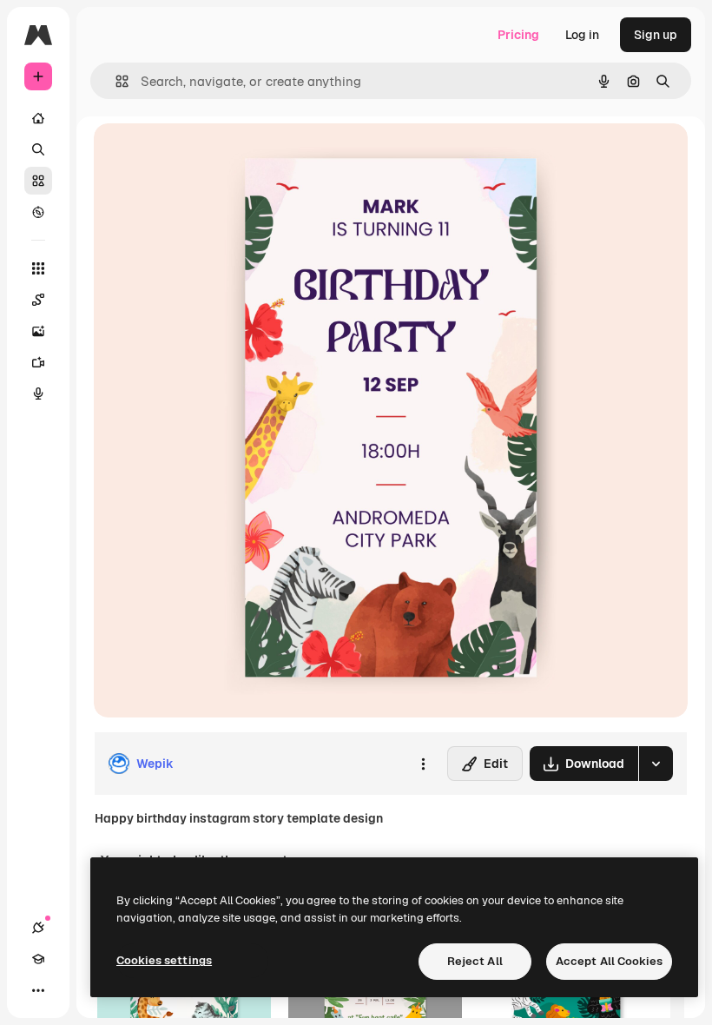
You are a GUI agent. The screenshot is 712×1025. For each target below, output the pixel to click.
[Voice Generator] (38, 393)
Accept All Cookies (609, 961)
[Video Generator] (38, 362)
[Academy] (38, 959)
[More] (38, 990)
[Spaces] (38, 300)
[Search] (38, 149)
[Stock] (38, 181)
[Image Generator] (38, 331)
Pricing (518, 35)
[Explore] (38, 212)
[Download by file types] (655, 763)
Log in (582, 35)
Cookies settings (164, 960)
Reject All (475, 961)
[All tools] (38, 268)
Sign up (655, 35)
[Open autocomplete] (115, 81)
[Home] (38, 118)
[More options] (422, 763)
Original (205, 156)
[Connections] (38, 928)
